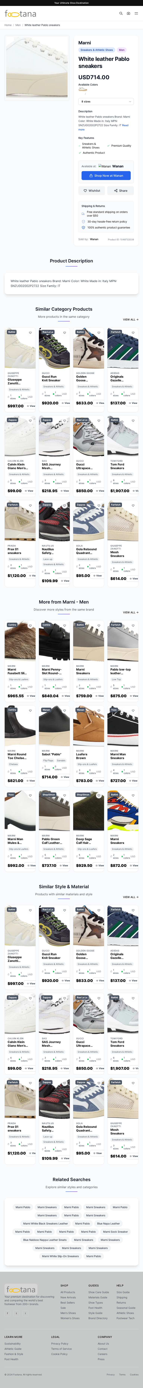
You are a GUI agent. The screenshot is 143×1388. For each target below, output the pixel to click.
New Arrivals (68, 1297)
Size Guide (123, 1292)
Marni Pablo (23, 1207)
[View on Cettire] (30, 658)
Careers (102, 1354)
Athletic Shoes (125, 1313)
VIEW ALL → (131, 319)
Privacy (111, 1374)
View (32, 406)
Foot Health (95, 1307)
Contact (102, 1348)
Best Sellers (68, 1302)
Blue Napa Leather (108, 1223)
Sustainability (12, 1343)
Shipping (122, 1297)
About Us (103, 1343)
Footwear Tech (125, 1318)
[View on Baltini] (30, 365)
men (18, 25)
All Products (68, 1292)
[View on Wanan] (65, 743)
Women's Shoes (70, 1318)
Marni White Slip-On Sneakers (60, 1256)
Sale (63, 1307)
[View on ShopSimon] (65, 827)
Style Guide (95, 1313)
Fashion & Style (13, 1354)
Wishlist (94, 190)
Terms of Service (61, 1348)
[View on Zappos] (30, 453)
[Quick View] (24, 365)
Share (123, 190)
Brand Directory (98, 1318)
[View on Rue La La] (65, 365)
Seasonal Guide (126, 1307)
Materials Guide (97, 1297)
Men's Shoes (68, 1313)
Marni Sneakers (47, 1207)
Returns (121, 1302)
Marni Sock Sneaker (115, 1231)
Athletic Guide (12, 1348)
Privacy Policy (59, 1343)
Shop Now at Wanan (108, 175)
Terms (122, 1374)
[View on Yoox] (133, 743)
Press (101, 1359)
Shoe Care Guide (98, 1292)
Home (8, 25)
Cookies (134, 1374)
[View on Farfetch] (133, 365)
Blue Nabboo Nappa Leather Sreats (45, 1239)
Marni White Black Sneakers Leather (45, 1223)
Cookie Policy (59, 1354)
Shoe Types (95, 1302)
